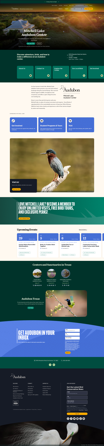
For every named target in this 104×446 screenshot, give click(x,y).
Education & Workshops (24, 252)
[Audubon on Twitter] (74, 418)
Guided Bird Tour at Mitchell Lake (70, 245)
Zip (66, 333)
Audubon (17, 376)
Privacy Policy (70, 341)
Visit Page (30, 307)
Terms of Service (76, 341)
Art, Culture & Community (46, 252)
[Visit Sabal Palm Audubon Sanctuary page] (65, 277)
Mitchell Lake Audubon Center (26, 8)
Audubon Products (47, 388)
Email (67, 329)
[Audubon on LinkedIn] (77, 418)
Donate (86, 5)
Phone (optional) (68, 337)
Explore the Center (58, 69)
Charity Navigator (15, 403)
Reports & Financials (17, 396)
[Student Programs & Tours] (52, 124)
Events (72, 8)
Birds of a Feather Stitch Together (48, 245)
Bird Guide (65, 5)
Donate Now (45, 390)
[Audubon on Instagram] (68, 418)
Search (83, 9)
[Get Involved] (23, 124)
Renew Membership (47, 394)
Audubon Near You (47, 386)
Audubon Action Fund (18, 398)
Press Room (30, 390)
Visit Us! (15, 182)
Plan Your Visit (88, 8)
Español (91, 5)
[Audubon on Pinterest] (83, 418)
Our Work (60, 5)
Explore (66, 8)
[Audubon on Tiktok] (80, 418)
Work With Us (31, 386)
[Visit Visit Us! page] (52, 165)
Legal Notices (28, 409)
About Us (60, 8)
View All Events (82, 229)
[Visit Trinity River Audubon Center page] (37, 277)
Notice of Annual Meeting (18, 393)
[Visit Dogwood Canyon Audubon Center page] (51, 277)
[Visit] (80, 124)
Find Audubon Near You (79, 5)
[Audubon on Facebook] (71, 418)
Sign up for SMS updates (33, 394)
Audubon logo (14, 8)
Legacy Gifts (45, 392)
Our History (15, 388)
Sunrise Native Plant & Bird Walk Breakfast (27, 245)
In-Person (22, 254)
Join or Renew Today (24, 218)
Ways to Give (71, 5)
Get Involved (78, 8)
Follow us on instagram (54, 365)
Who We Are (15, 386)
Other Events (65, 254)
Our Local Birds (77, 68)
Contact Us (40, 68)
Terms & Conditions (72, 349)
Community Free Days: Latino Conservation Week (91, 245)
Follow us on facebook (50, 365)
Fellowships (30, 388)
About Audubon (54, 5)
